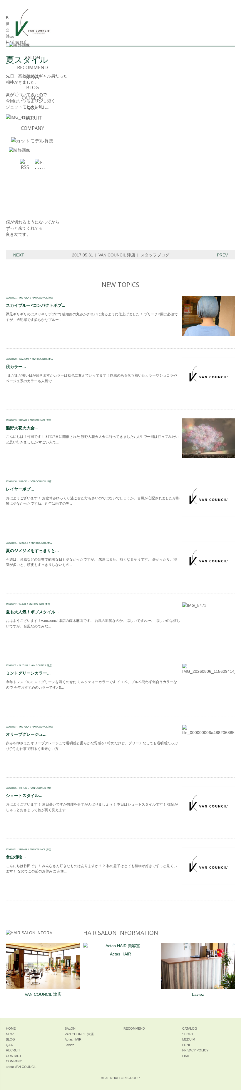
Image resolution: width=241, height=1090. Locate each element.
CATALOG (32, 98)
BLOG (32, 87)
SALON (32, 57)
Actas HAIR (120, 954)
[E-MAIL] (40, 164)
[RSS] (25, 164)
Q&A (32, 108)
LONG (187, 1045)
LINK (185, 1056)
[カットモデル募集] (32, 141)
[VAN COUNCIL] (32, 25)
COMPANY (32, 128)
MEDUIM (188, 1039)
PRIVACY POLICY (195, 1050)
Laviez (198, 994)
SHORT (188, 1034)
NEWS (32, 77)
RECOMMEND (32, 67)
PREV (222, 255)
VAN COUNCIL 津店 (116, 255)
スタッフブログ (154, 255)
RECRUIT (32, 118)
